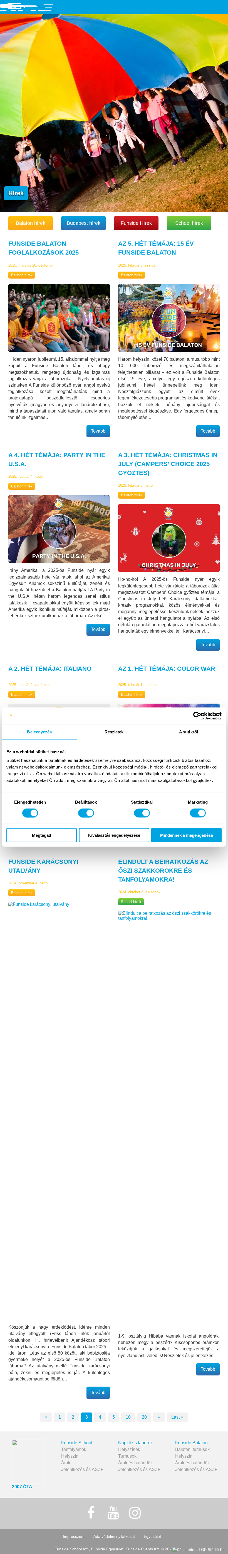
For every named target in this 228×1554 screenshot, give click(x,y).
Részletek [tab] (114, 731)
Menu (19, 6)
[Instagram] (135, 1513)
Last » (177, 1417)
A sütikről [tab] (188, 731)
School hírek (189, 223)
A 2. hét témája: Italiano (49, 668)
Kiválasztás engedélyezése (114, 835)
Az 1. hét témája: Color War (166, 668)
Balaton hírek (30, 223)
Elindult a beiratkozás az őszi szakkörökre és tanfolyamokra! (163, 870)
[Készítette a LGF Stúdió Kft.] (199, 1549)
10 (128, 1417)
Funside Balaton (191, 1442)
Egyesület (152, 1536)
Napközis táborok (135, 1442)
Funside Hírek (136, 223)
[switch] (86, 812)
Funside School (76, 1442)
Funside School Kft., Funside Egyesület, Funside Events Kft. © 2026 (114, 1549)
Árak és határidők (135, 1462)
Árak (65, 1462)
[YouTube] (113, 1513)
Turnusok (127, 1456)
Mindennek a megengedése (186, 835)
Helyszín (69, 1456)
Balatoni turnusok (192, 1449)
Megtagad (41, 835)
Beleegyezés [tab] (39, 731)
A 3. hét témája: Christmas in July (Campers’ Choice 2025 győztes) (167, 464)
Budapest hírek (83, 223)
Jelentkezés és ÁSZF (82, 1469)
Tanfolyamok (73, 1449)
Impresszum (74, 1536)
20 (144, 1417)
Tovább (98, 431)
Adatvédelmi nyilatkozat (114, 1536)
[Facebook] (91, 1513)
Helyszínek (129, 1449)
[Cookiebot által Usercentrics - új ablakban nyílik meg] (197, 715)
